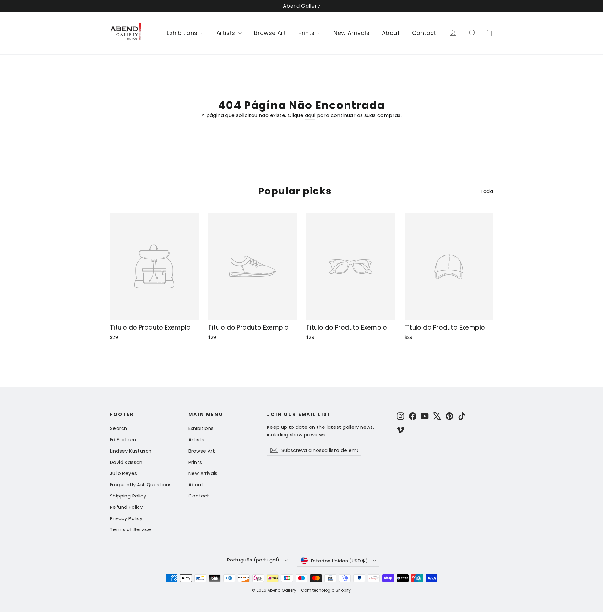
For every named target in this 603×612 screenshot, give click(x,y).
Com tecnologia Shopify (326, 590)
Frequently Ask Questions (141, 484)
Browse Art (270, 33)
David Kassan (126, 462)
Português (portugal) (253, 559)
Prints (307, 33)
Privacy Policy (126, 518)
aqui (310, 115)
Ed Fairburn (123, 439)
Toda (486, 191)
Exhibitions (183, 33)
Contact (424, 33)
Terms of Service (130, 529)
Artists (226, 33)
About (390, 33)
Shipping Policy (128, 495)
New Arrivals (351, 33)
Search (118, 428)
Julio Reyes (123, 473)
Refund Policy (126, 507)
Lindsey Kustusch (130, 451)
